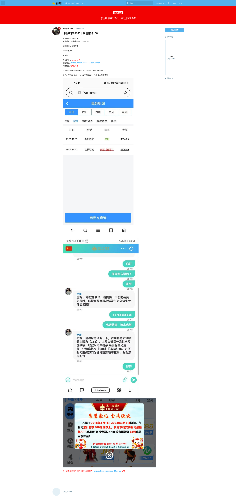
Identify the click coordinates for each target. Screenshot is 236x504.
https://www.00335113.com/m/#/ (85, 63)
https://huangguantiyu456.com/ (107, 471)
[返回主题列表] (3, 3)
